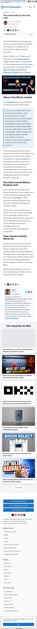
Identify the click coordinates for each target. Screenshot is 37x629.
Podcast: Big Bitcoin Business (12, 551)
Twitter (19, 198)
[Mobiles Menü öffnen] (32, 7)
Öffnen (30, 34)
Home (7, 12)
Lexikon (6, 538)
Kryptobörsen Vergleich (10, 532)
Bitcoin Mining (8, 598)
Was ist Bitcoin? (8, 591)
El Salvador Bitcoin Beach (11, 611)
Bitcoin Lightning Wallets (11, 594)
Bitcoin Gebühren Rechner (11, 544)
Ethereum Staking (9, 607)
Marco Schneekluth (16, 293)
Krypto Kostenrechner (10, 548)
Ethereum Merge (8, 604)
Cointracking (7, 573)
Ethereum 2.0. (8, 601)
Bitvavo (6, 569)
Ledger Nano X (8, 566)
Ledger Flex (7, 563)
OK (18, 624)
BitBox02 (6, 576)
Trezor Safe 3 (7, 582)
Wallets (6, 535)
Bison (5, 579)
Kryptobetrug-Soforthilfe (11, 554)
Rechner (6, 541)
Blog (12, 12)
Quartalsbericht (23, 59)
